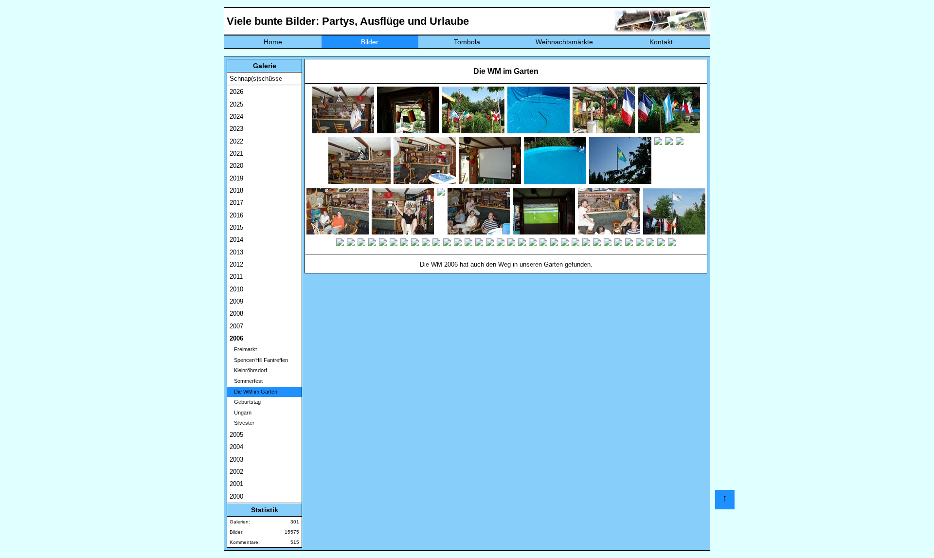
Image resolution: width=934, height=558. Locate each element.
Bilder (369, 42)
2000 (236, 496)
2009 (236, 301)
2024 (236, 116)
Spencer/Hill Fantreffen (259, 360)
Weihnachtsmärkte (564, 42)
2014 (236, 239)
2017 (236, 202)
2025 (236, 104)
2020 (236, 165)
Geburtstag (245, 402)
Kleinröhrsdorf (248, 370)
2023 (236, 128)
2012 (236, 264)
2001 (236, 483)
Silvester (242, 423)
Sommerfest (246, 381)
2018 (236, 190)
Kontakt (661, 42)
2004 (236, 446)
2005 (236, 434)
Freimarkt (243, 349)
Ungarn (240, 412)
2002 (236, 471)
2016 (236, 215)
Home (273, 42)
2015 (236, 227)
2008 (236, 313)
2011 (236, 276)
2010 (236, 289)
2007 (236, 326)
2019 (236, 178)
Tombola (467, 42)
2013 (236, 252)
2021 (236, 153)
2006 (236, 338)
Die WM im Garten (253, 392)
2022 (236, 141)
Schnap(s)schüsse (256, 78)
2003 (236, 459)
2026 (236, 91)
